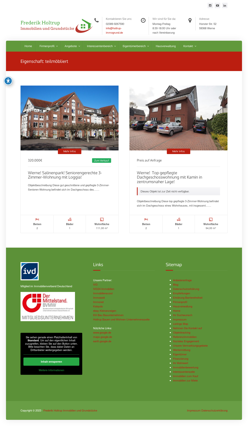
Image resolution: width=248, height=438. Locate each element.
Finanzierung (180, 358)
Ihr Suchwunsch (182, 315)
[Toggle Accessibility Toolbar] (8, 80)
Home (28, 46)
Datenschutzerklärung (186, 289)
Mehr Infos (69, 151)
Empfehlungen (181, 293)
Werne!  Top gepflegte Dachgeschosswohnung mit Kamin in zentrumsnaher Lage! (169, 177)
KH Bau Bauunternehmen (108, 315)
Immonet (98, 302)
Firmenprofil (47, 46)
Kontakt (188, 46)
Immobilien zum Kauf (185, 376)
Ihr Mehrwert (180, 363)
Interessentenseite (184, 372)
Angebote (71, 46)
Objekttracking (181, 332)
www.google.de (102, 332)
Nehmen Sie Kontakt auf (187, 328)
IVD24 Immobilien (103, 289)
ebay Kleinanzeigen (104, 310)
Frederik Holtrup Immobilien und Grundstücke (70, 410)
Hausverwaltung (166, 46)
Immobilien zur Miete (185, 380)
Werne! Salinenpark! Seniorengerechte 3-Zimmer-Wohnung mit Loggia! (65, 174)
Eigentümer (180, 354)
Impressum (180, 319)
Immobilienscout (103, 293)
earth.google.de (102, 341)
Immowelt (99, 297)
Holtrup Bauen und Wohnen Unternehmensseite (121, 319)
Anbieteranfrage (182, 280)
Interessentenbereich (100, 46)
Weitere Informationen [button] (51, 370)
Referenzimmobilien (185, 337)
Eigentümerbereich (134, 46)
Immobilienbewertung (185, 367)
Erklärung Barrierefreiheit (187, 297)
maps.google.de (102, 337)
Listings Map (180, 324)
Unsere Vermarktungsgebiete (190, 345)
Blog (175, 284)
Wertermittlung (181, 350)
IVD (95, 284)
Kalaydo (98, 306)
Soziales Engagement (186, 341)
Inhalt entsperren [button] (51, 361)
